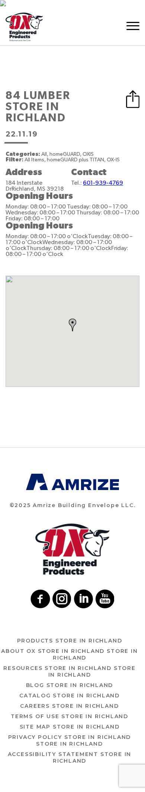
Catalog (69, 695)
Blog (69, 685)
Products (69, 640)
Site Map (70, 726)
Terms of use (69, 716)
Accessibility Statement (70, 757)
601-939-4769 (103, 183)
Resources (69, 671)
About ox (69, 654)
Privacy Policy (69, 740)
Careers (69, 706)
